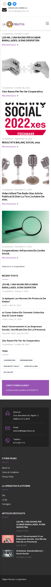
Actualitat (8, 372)
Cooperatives (7, 34)
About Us (6, 468)
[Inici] (14, 23)
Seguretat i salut (8, 333)
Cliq (3, 495)
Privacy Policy (7, 476)
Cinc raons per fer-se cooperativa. (21, 340)
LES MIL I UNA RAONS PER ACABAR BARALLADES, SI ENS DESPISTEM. (30, 524)
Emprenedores (26, 360)
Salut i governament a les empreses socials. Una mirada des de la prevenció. (31, 539)
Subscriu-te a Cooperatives (13, 266)
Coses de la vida (31, 366)
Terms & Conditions (10, 472)
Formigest (6, 504)
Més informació (9, 45)
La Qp (4, 499)
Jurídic (5, 305)
